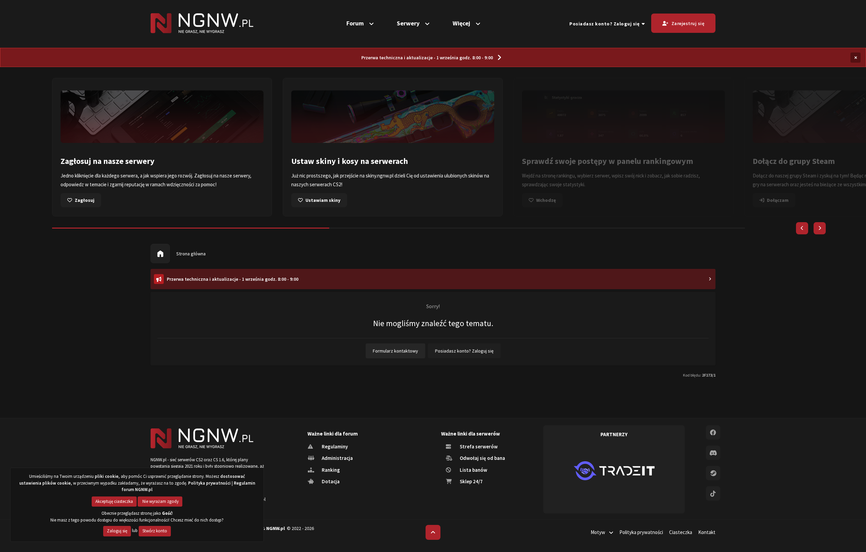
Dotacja (330, 481)
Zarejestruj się (688, 23)
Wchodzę (546, 200)
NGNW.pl (275, 528)
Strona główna (190, 254)
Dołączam (778, 200)
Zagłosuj (84, 200)
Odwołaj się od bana (482, 458)
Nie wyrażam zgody (160, 501)
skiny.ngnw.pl (379, 175)
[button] (802, 228)
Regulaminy (334, 446)
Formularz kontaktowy (395, 351)
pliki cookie (106, 476)
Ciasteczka (680, 532)
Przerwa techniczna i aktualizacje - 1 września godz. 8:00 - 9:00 (427, 58)
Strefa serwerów (478, 446)
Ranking (330, 470)
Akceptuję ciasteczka (114, 501)
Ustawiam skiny (322, 200)
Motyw (598, 532)
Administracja (337, 458)
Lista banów (473, 470)
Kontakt (706, 532)
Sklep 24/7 (471, 481)
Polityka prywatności (641, 532)
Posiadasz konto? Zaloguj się (605, 24)
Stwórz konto (154, 531)
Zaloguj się (117, 531)
